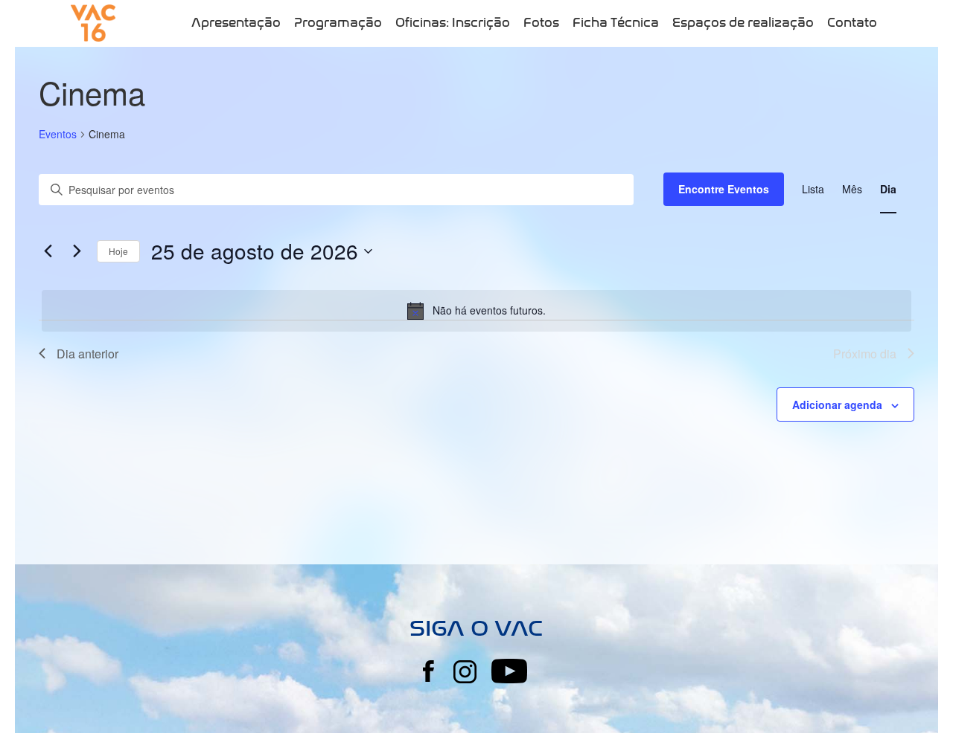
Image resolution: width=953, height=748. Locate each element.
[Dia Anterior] (48, 251)
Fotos (541, 23)
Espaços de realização (743, 23)
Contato (852, 23)
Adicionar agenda (837, 404)
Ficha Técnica (616, 23)
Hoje (118, 251)
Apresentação (236, 23)
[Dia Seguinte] (77, 251)
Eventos (58, 134)
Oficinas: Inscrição (452, 23)
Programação (338, 23)
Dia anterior (87, 353)
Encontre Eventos (723, 188)
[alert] (476, 311)
